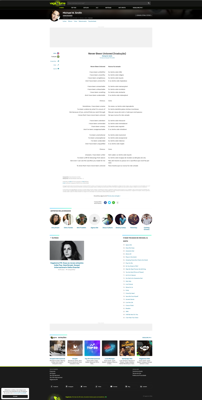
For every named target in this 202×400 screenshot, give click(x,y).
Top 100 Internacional (56, 377)
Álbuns (70, 21)
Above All (128, 254)
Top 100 (73, 7)
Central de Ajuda (138, 371)
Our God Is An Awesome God (134, 278)
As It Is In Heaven (131, 275)
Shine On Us (129, 287)
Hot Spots (122, 7)
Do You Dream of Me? (132, 266)
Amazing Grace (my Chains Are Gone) (137, 260)
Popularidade (92, 21)
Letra (54, 53)
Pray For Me (129, 263)
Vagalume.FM (137, 7)
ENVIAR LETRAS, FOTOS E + (144, 15)
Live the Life (129, 302)
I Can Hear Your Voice (132, 317)
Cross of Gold (130, 305)
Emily (127, 290)
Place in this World (131, 257)
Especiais (52, 371)
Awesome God (130, 251)
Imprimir (55, 68)
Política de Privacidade (139, 375)
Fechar (15, 396)
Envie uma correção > (114, 196)
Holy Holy (128, 281)
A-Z (97, 7)
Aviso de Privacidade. (20, 393)
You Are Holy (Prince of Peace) (134, 272)
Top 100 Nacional (55, 375)
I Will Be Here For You (132, 314)
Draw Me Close (130, 248)
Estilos (86, 7)
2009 (70, 181)
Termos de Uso (137, 373)
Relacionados (83, 21)
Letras (64, 21)
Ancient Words (130, 299)
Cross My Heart (130, 293)
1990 (127, 311)
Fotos (75, 21)
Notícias (108, 7)
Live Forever (129, 284)
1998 (83, 181)
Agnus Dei (129, 245)
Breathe (128, 308)
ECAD (64, 183)
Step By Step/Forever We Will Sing (136, 269)
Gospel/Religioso (67, 15)
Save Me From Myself (132, 296)
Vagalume (57, 3)
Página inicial (66, 18)
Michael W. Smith (72, 12)
